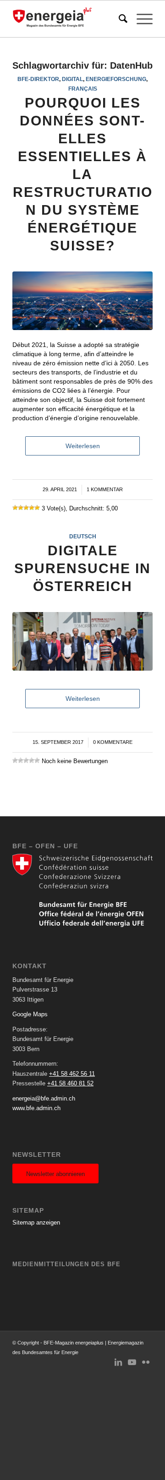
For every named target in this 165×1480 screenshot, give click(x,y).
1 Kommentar (105, 489)
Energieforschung (116, 79)
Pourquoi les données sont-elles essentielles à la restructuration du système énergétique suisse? (83, 174)
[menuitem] (118, 18)
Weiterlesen (83, 446)
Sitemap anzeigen (36, 1222)
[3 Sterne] (26, 507)
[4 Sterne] (31, 507)
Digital (72, 79)
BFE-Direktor (38, 79)
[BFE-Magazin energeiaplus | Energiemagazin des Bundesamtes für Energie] (68, 18)
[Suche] (118, 18)
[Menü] (140, 18)
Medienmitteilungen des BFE (66, 1264)
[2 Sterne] (20, 507)
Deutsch (82, 536)
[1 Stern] (15, 507)
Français (82, 89)
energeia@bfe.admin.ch (43, 1098)
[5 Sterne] (37, 507)
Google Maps (30, 1014)
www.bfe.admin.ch (36, 1108)
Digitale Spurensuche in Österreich (82, 568)
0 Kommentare (112, 742)
